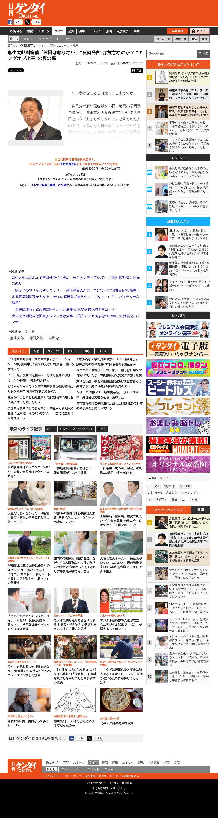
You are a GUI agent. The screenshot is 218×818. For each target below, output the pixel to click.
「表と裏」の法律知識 (65, 463)
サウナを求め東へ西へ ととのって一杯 (120, 463)
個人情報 (90, 776)
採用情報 (127, 782)
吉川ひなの (155, 492)
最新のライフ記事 (26, 429)
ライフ (59, 31)
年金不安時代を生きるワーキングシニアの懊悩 (29, 559)
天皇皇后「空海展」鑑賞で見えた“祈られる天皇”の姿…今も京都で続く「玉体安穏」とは (121, 521)
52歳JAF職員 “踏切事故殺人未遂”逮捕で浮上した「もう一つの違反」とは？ (74, 518)
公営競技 (122, 31)
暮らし (51, 428)
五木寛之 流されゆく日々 (21, 716)
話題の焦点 (60, 508)
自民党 (54, 338)
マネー (71, 351)
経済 (71, 31)
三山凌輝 (153, 486)
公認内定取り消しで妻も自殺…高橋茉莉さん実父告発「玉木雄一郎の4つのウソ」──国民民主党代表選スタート (40, 413)
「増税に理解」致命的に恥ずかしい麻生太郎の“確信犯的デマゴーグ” (64, 309)
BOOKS (103, 351)
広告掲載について (96, 782)
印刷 (139, 70)
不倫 (194, 499)
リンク (114, 776)
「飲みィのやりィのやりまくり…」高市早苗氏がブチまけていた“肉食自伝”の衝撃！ (76, 290)
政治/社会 (16, 31)
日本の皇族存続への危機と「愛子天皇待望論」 (121, 510)
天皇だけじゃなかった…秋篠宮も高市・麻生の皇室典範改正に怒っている (28, 518)
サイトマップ (73, 776)
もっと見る (178, 158)
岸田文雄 (36, 338)
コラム (102, 428)
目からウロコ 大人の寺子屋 (68, 615)
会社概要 (114, 782)
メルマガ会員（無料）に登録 (48, 185)
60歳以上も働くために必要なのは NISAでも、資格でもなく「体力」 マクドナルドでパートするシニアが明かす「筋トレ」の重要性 (29, 574)
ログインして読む (75, 174)
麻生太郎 (17, 338)
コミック (95, 31)
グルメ (63, 428)
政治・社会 (18, 351)
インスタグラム (157, 499)
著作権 (102, 776)
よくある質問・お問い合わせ (109, 788)
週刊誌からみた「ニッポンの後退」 (26, 508)
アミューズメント (83, 428)
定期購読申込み (130, 776)
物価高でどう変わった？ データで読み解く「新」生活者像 (75, 663)
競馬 (109, 31)
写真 (167, 762)
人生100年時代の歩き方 (20, 462)
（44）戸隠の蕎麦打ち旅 (116, 723)
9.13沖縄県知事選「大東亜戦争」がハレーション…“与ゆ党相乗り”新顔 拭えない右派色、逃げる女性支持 (41, 364)
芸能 (30, 31)
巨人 (184, 499)
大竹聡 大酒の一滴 (109, 718)
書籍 (136, 31)
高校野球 (169, 486)
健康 (82, 31)
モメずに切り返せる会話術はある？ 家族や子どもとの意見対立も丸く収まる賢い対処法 (75, 625)
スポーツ (43, 31)
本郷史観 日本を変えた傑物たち (70, 716)
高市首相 (171, 492)
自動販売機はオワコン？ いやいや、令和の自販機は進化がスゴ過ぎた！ (29, 472)
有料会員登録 (68, 164)
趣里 (174, 499)
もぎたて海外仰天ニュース (22, 662)
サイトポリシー (53, 776)
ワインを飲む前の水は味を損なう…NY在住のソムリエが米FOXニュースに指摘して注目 (29, 671)
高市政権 (184, 486)
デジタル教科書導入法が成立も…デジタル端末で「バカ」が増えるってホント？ (121, 625)
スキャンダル (190, 492)
